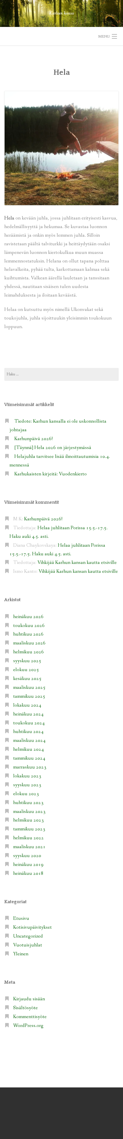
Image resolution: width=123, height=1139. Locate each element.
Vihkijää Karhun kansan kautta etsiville (77, 562)
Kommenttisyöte (30, 1016)
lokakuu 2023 (27, 776)
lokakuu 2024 (27, 705)
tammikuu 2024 (29, 758)
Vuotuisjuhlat (27, 945)
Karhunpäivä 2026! (33, 439)
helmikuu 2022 (28, 838)
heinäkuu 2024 (28, 714)
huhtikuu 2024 (28, 731)
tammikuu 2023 (29, 829)
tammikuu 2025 (29, 696)
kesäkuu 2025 (27, 678)
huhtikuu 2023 (28, 802)
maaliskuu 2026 (29, 643)
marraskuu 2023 (29, 767)
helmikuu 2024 (28, 749)
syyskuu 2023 (27, 785)
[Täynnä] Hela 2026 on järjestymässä (52, 447)
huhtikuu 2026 (28, 634)
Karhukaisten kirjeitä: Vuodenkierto (50, 474)
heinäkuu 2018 (28, 873)
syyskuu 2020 (27, 855)
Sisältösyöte (25, 1008)
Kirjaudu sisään (29, 999)
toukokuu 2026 (29, 625)
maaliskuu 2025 (29, 687)
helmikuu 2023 (28, 820)
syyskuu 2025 (27, 661)
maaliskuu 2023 (29, 811)
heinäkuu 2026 (28, 616)
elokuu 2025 (26, 669)
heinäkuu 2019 (28, 864)
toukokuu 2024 (29, 723)
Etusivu (21, 918)
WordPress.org (28, 1025)
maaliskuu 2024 (29, 740)
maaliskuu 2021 (29, 847)
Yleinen (20, 954)
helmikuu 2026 (28, 652)
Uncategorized (28, 936)
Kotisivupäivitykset (32, 927)
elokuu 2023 (26, 794)
